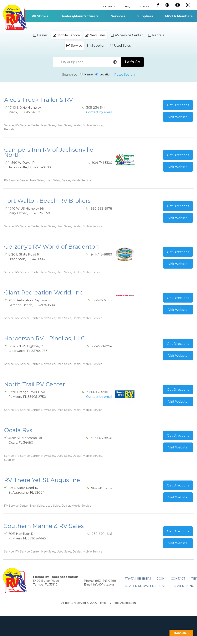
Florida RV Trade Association (15, 17)
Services (118, 16)
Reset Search (124, 74)
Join (161, 578)
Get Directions (178, 105)
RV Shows (40, 16)
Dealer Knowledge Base (146, 586)
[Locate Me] (115, 62)
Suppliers (145, 16)
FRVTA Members (179, 16)
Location (105, 74)
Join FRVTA (109, 6)
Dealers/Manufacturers (79, 16)
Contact (144, 6)
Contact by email (99, 112)
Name (88, 74)
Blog (127, 6)
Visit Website (178, 117)
